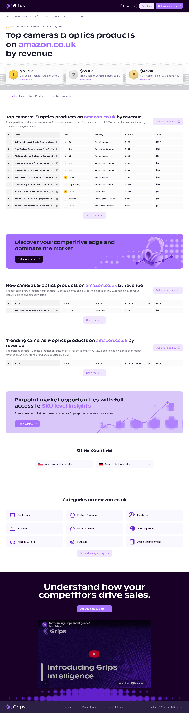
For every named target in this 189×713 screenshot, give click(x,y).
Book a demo (25, 423)
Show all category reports (94, 553)
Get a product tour (167, 6)
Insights (17, 16)
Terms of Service (115, 707)
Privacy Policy (89, 707)
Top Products (30, 16)
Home (8, 16)
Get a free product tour (92, 608)
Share (149, 6)
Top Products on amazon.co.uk (52, 16)
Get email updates (166, 121)
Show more (92, 215)
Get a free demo (27, 259)
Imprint (68, 707)
